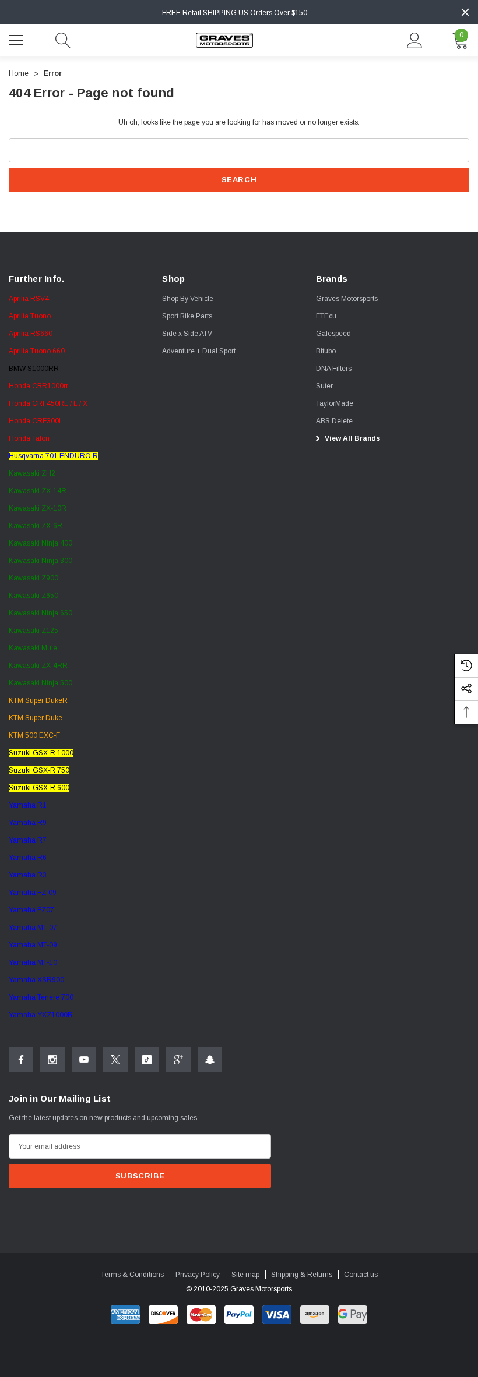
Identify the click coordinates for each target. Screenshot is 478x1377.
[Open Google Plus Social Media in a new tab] (178, 1059)
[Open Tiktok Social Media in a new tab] (147, 1059)
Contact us (361, 1274)
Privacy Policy (197, 1274)
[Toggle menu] (17, 39)
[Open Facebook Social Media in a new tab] (21, 1059)
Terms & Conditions (132, 1274)
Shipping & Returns (301, 1274)
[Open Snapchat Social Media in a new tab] (210, 1059)
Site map (245, 1274)
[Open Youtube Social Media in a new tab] (84, 1059)
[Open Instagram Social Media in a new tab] (52, 1059)
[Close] (465, 12)
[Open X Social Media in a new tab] (115, 1059)
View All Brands (351, 438)
